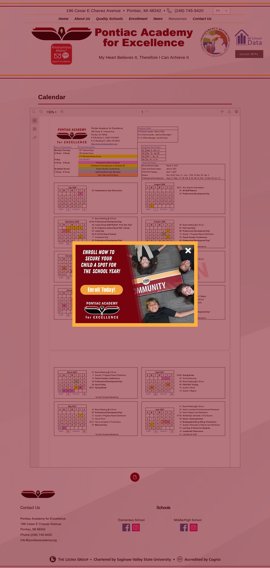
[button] (188, 251)
